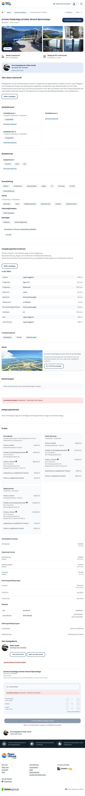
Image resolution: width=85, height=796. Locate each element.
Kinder (7, 704)
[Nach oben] (80, 791)
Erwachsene (9, 698)
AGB (31, 770)
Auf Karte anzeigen (55, 366)
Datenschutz (34, 772)
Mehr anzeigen (10, 96)
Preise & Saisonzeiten (73, 711)
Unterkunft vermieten (63, 4)
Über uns (5, 767)
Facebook (8, 781)
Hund (7, 707)
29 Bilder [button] (8, 48)
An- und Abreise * (12, 687)
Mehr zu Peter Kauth (18, 70)
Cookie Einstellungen (37, 775)
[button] (22, 39)
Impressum (33, 767)
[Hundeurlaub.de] (70, 768)
